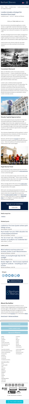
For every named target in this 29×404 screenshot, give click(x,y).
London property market (11, 194)
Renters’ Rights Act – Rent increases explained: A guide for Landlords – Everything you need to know (14, 263)
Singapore (3, 372)
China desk (3, 381)
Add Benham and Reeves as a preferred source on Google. (16, 281)
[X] (19, 275)
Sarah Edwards (4, 259)
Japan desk (3, 379)
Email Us (3, 216)
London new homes (5, 342)
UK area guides (19, 353)
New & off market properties (6, 350)
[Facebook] (3, 275)
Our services (3, 356)
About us (17, 339)
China (2, 363)
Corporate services (5, 378)
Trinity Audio (15, 21)
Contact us (18, 336)
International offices (5, 362)
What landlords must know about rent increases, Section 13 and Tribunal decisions (14, 250)
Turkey (2, 377)
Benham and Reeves (19, 16)
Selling (2, 336)
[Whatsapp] (12, 275)
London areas (23, 183)
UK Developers (19, 347)
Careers (17, 342)
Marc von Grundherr (5, 235)
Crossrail (16, 138)
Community (3, 358)
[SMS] (15, 275)
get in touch (24, 194)
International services (5, 344)
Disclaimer (3, 355)
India (2, 366)
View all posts (4, 316)
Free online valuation (5, 349)
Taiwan (2, 374)
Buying (2, 338)
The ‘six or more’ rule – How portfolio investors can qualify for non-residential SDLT (14, 238)
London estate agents (20, 349)
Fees (2, 347)
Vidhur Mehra (4, 241)
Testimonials (18, 345)
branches (13, 313)
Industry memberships (5, 352)
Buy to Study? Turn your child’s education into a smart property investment (14, 232)
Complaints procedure (5, 359)
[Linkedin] (6, 275)
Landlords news (12, 7)
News (6, 7)
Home (2, 7)
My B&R (17, 341)
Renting (2, 341)
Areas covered (18, 350)
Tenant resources (4, 345)
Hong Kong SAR (4, 365)
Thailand (3, 375)
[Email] (9, 275)
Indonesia (3, 368)
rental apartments (23, 171)
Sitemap (17, 344)
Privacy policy (4, 353)
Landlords (3, 339)
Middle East (3, 371)
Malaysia (3, 369)
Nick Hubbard (4, 229)
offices (26, 313)
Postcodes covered (19, 352)
